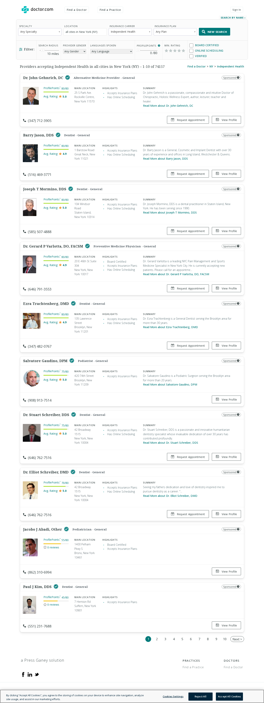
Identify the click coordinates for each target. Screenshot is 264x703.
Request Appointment (190, 120)
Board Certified (206, 45)
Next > (237, 639)
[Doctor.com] (37, 9)
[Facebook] (23, 674)
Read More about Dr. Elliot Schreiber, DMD (170, 496)
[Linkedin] (30, 674)
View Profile (229, 120)
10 (225, 639)
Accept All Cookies (229, 696)
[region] (132, 696)
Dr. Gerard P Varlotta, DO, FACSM (53, 246)
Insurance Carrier (122, 26)
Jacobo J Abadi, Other (43, 529)
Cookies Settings (173, 696)
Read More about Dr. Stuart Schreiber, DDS (170, 442)
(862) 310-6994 (39, 572)
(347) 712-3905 (39, 120)
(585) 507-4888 (39, 231)
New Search (217, 32)
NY (211, 66)
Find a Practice (110, 10)
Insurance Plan (165, 26)
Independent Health (230, 66)
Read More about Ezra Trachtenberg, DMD (170, 327)
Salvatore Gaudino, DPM (45, 360)
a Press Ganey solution (42, 660)
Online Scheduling (208, 50)
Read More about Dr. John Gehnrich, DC (168, 105)
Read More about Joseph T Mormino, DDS (170, 212)
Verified (200, 56)
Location (71, 26)
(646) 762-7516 (39, 457)
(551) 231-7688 (39, 626)
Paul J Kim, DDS (38, 586)
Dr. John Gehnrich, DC (43, 77)
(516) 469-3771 (39, 174)
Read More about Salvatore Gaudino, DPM (170, 384)
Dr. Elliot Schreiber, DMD (46, 472)
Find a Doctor (77, 10)
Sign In (236, 9)
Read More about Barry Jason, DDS (165, 158)
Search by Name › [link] (233, 17)
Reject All (200, 696)
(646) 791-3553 (39, 289)
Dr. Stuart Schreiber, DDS (46, 414)
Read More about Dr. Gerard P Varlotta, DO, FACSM (176, 274)
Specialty (25, 26)
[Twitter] (36, 674)
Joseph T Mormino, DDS (45, 189)
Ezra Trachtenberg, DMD (46, 303)
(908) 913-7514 (39, 400)
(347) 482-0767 (39, 346)
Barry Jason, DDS (39, 135)
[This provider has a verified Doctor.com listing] (67, 77)
